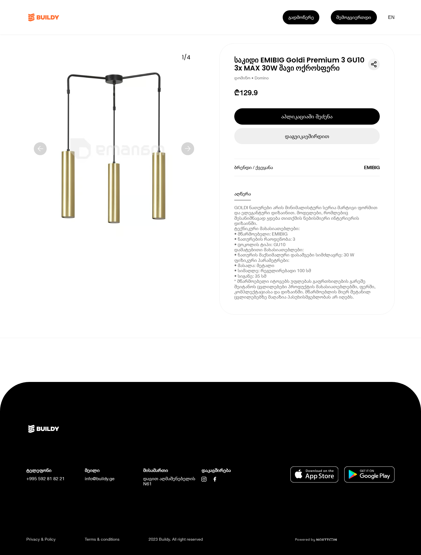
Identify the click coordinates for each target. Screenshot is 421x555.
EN (391, 17)
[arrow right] (188, 149)
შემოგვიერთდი (353, 17)
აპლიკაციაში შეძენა (307, 116)
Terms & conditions (102, 539)
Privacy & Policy (41, 539)
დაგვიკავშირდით (307, 136)
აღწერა (242, 193)
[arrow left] (40, 149)
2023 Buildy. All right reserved (176, 539)
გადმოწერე (301, 17)
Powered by (305, 539)
